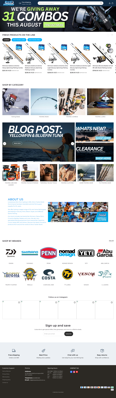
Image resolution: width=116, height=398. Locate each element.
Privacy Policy (5, 374)
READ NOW (17, 144)
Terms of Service (6, 371)
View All (111, 240)
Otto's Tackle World (59, 392)
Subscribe (69, 334)
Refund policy (5, 376)
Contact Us (5, 382)
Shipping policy (6, 379)
